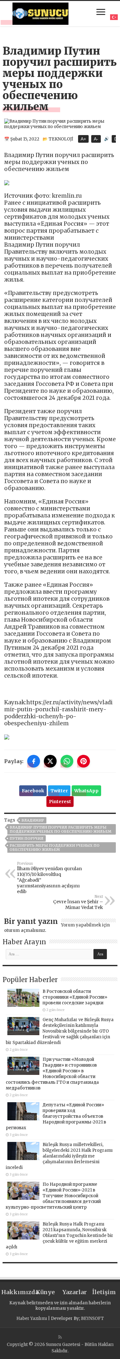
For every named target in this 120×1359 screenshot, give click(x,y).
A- (96, 138)
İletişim (104, 1292)
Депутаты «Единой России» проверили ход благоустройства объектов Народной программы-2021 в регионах (56, 1116)
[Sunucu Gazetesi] (40, 12)
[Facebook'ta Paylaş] (33, 761)
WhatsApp (86, 791)
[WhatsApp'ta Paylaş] (66, 761)
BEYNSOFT (92, 1318)
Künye (45, 1292)
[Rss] (60, 1337)
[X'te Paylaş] (50, 761)
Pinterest (60, 801)
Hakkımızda (16, 1292)
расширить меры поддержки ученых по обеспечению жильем (55, 847)
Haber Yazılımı (31, 1318)
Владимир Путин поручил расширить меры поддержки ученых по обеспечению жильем (60, 829)
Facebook (33, 791)
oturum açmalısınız (24, 930)
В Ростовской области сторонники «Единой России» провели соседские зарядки (75, 997)
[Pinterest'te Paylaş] (83, 761)
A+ (83, 138)
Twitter (59, 791)
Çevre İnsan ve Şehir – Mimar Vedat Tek (78, 902)
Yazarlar (74, 1292)
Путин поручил (27, 838)
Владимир (32, 820)
